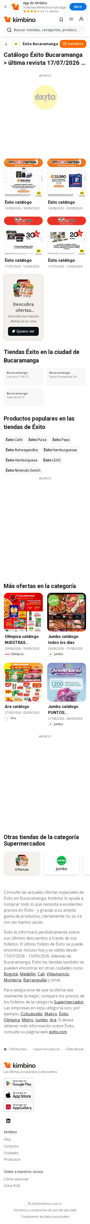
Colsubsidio (31, 1014)
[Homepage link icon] (5, 1049)
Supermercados (69, 1002)
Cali (41, 974)
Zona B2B (12, 1185)
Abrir (78, 6)
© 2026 (45, 1204)
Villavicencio (57, 974)
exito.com (58, 1032)
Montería (12, 980)
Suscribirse (75, 44)
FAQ (7, 1139)
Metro (28, 1020)
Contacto (11, 1146)
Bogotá (11, 974)
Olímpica (12, 1020)
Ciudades (11, 1152)
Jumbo (42, 1020)
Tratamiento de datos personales (45, 1217)
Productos (12, 1159)
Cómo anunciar (16, 1179)
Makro (50, 1014)
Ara (53, 1020)
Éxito (63, 1014)
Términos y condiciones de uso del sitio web (45, 1210)
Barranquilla (34, 980)
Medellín (28, 974)
